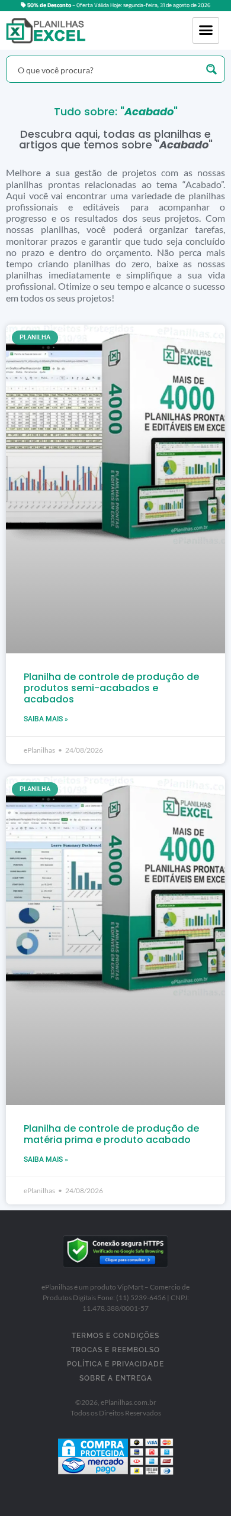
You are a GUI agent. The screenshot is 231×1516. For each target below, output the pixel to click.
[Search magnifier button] (211, 69)
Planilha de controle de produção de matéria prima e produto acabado (111, 1134)
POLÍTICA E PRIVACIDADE (115, 1364)
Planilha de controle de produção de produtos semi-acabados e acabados (111, 688)
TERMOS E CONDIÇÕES (115, 1336)
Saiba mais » (46, 719)
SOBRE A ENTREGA (115, 1378)
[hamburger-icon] (205, 30)
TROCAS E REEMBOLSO (115, 1350)
